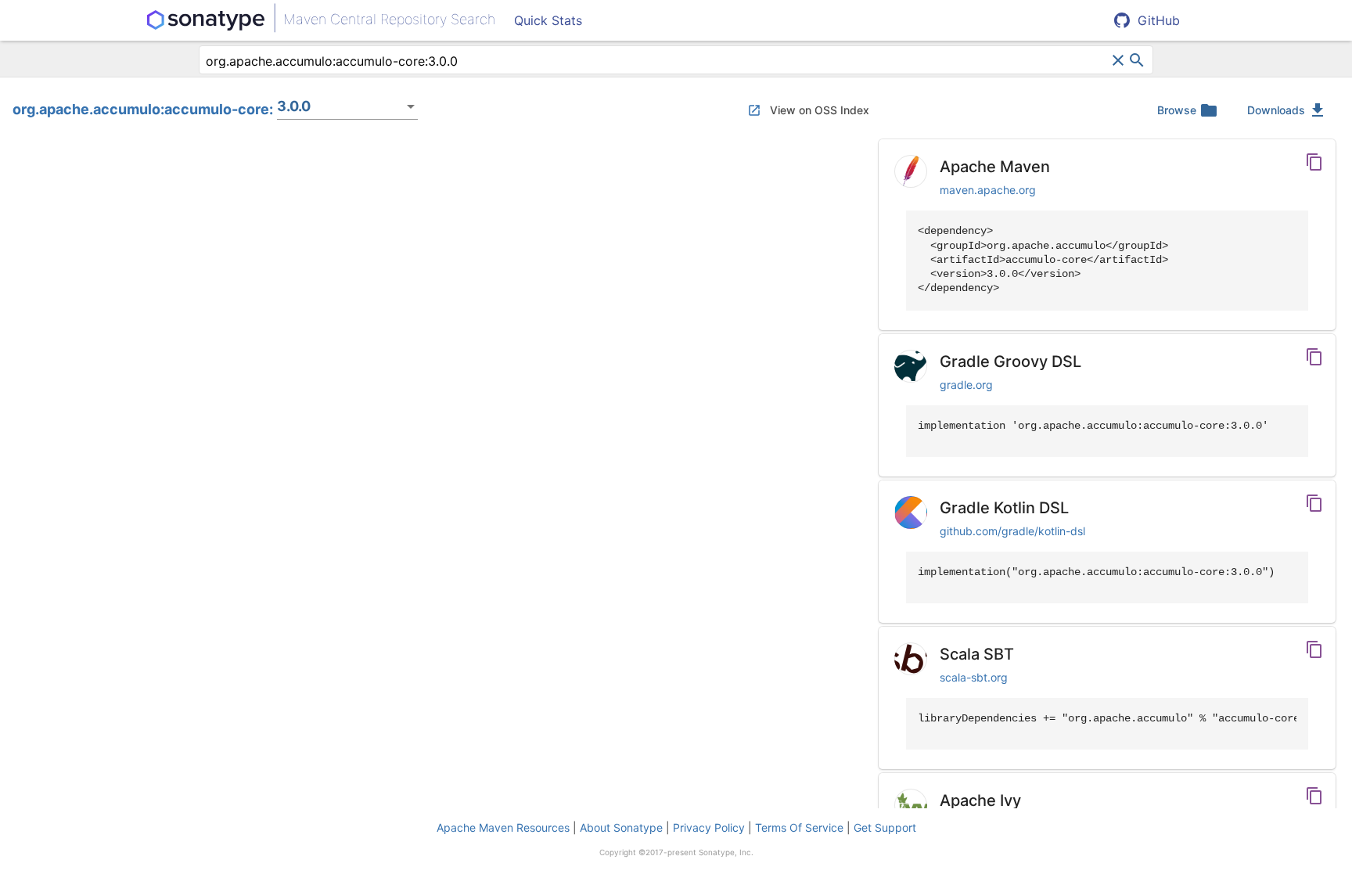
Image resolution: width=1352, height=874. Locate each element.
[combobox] (657, 61)
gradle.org (966, 384)
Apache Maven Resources (503, 827)
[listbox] (347, 106)
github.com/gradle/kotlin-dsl (1012, 531)
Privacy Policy (709, 827)
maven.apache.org (988, 189)
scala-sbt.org (974, 677)
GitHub (1159, 20)
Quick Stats (548, 20)
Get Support (885, 827)
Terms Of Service (799, 827)
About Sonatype (621, 827)
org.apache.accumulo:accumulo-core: (143, 109)
